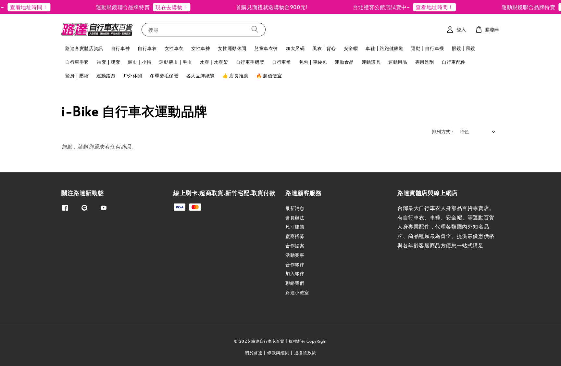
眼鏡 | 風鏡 (463, 48)
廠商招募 (294, 236)
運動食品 (344, 62)
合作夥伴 (294, 264)
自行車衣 (147, 48)
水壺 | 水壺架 (214, 62)
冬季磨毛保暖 (164, 75)
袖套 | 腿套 (108, 62)
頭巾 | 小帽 (139, 62)
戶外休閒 (132, 75)
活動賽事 (294, 255)
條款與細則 (278, 353)
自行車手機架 (250, 62)
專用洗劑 (424, 62)
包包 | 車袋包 (313, 62)
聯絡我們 (294, 283)
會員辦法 (294, 218)
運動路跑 (105, 75)
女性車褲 (200, 48)
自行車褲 (120, 48)
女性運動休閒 (232, 48)
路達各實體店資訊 (84, 48)
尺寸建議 (294, 227)
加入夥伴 (294, 273)
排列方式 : (442, 131)
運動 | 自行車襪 (427, 48)
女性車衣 (174, 48)
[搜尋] (254, 29)
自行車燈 (281, 62)
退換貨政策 (305, 353)
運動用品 (397, 62)
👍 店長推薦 (235, 75)
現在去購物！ (165, 6)
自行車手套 (77, 62)
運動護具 (371, 62)
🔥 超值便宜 (269, 75)
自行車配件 (454, 62)
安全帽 (351, 48)
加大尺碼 (295, 48)
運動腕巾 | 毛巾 (175, 62)
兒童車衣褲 (266, 48)
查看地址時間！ (23, 6)
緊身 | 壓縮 (77, 75)
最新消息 (294, 208)
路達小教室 (297, 292)
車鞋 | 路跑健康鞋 (384, 48)
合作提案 (294, 245)
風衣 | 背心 (324, 48)
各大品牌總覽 (200, 75)
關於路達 (254, 353)
